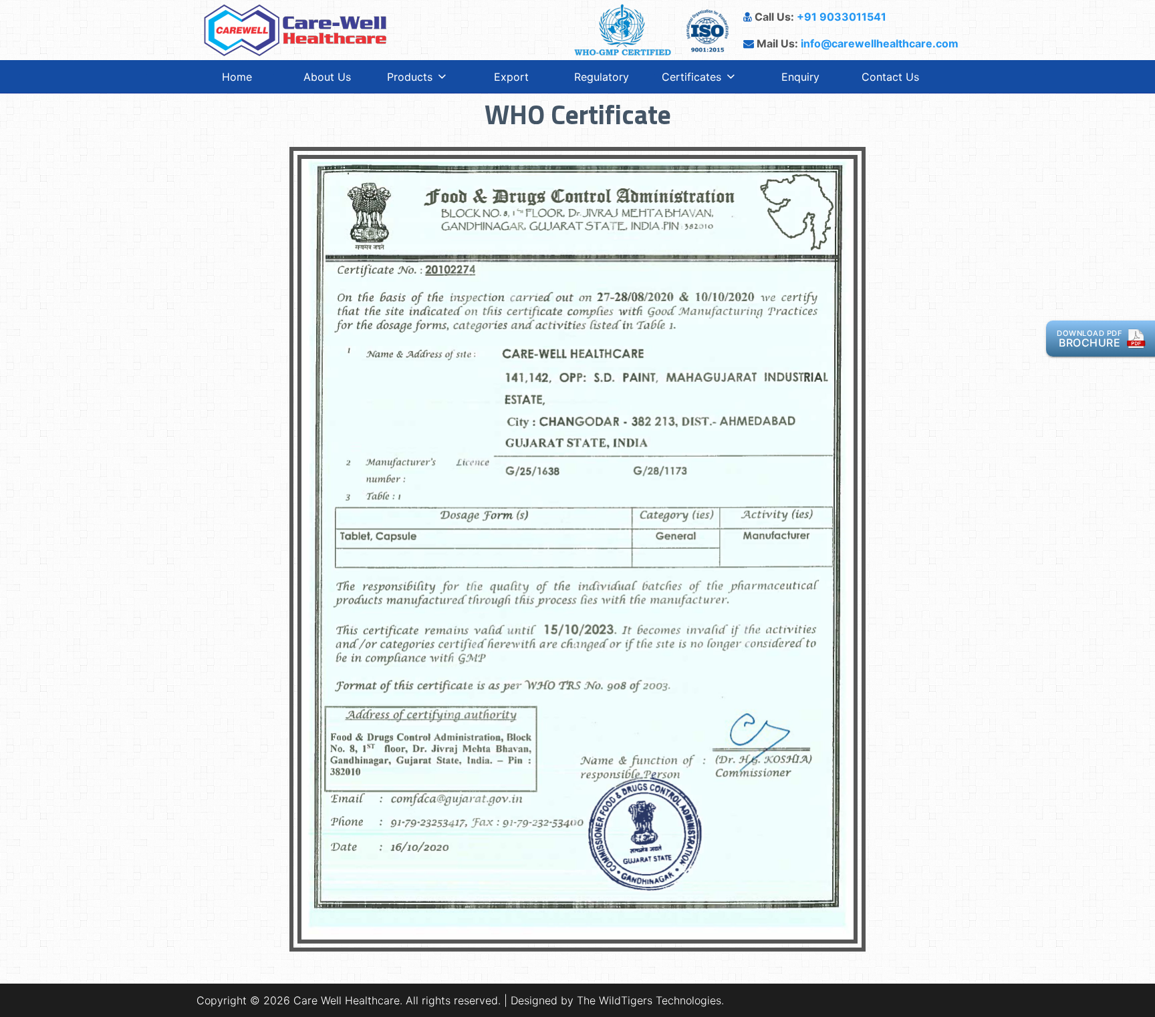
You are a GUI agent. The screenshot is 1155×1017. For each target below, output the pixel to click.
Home (237, 76)
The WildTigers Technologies (649, 1000)
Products (409, 76)
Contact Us (890, 76)
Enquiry (800, 76)
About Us (327, 76)
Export (511, 76)
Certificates (691, 76)
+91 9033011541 (841, 16)
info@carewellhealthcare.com (879, 43)
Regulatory (601, 76)
